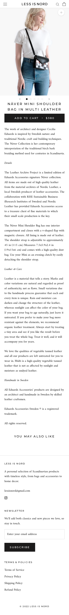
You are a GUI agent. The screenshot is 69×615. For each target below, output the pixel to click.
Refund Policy (12, 590)
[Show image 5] (42, 99)
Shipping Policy (13, 583)
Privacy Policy (12, 576)
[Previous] (19, 99)
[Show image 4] (38, 99)
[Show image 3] (34, 99)
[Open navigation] (5, 4)
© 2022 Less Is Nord (34, 606)
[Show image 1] (27, 99)
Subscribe (20, 547)
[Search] (57, 4)
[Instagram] (5, 497)
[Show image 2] (30, 99)
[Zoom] (61, 12)
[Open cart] (64, 4)
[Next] (49, 99)
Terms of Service (14, 570)
